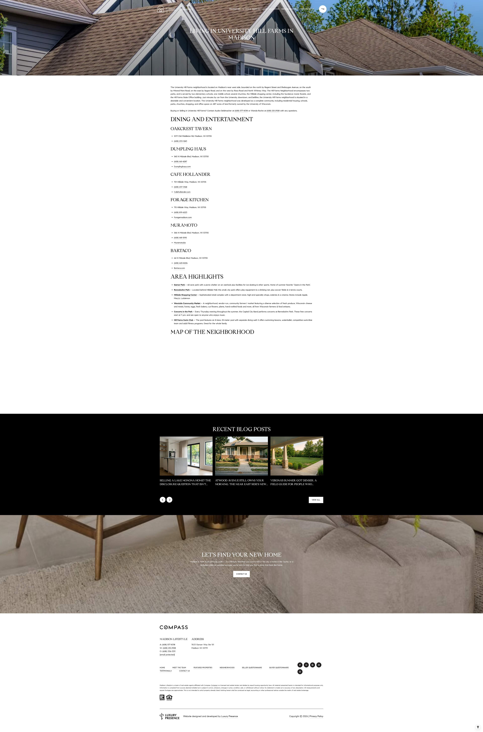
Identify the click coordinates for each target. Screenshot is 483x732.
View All (316, 500)
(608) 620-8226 (181, 263)
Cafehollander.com (182, 192)
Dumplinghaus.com (182, 166)
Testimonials (166, 671)
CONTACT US (184, 671)
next (169, 500)
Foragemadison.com (183, 217)
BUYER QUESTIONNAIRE (279, 668)
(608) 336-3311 (168, 651)
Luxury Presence (229, 716)
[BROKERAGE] (318, 664)
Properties (234, 9)
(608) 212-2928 (169, 648)
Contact (305, 9)
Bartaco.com (179, 268)
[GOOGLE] (312, 664)
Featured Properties (203, 668)
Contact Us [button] (241, 574)
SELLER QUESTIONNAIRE (252, 668)
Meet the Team (179, 668)
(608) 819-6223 (180, 212)
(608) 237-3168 (180, 187)
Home (162, 668)
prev (163, 500)
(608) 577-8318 (241, 110)
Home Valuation (270, 9)
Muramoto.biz (180, 242)
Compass (214, 685)
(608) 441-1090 (180, 237)
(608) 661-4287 (180, 161)
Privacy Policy (316, 716)
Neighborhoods (289, 9)
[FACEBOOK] (300, 664)
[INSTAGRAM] (306, 664)
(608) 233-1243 (180, 141)
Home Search (252, 9)
